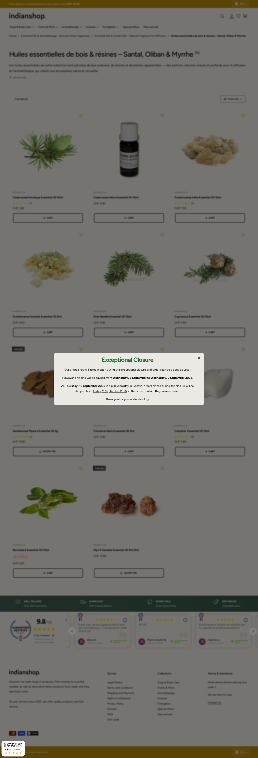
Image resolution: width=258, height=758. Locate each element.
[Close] (199, 358)
